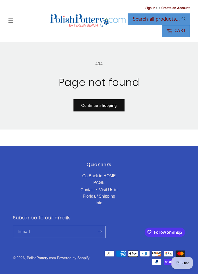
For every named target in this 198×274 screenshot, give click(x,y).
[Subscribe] (99, 232)
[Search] (183, 19)
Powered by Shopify (73, 258)
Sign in (150, 8)
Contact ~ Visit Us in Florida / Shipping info (99, 196)
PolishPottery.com (41, 258)
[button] (10, 20)
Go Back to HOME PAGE (99, 179)
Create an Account (175, 8)
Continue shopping (99, 105)
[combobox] (159, 19)
